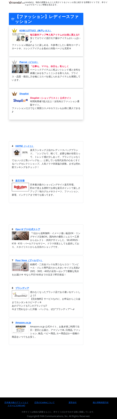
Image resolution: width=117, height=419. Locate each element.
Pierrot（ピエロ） (29, 62)
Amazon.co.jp (23, 322)
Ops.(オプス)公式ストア (27, 229)
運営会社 (73, 402)
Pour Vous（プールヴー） (29, 260)
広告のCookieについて (44, 402)
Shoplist (24, 93)
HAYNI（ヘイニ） (24, 146)
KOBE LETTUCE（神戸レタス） (35, 30)
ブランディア (22, 288)
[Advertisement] (46, 130)
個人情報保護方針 (101, 402)
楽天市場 (20, 180)
